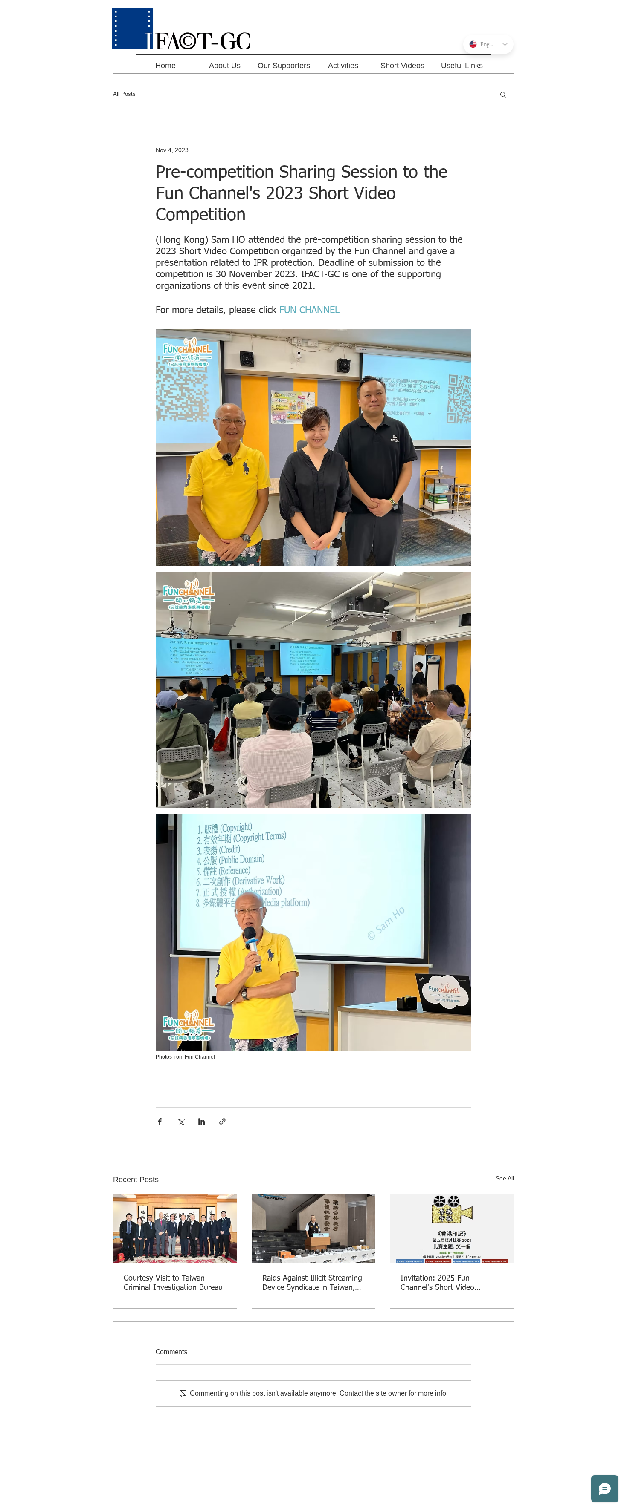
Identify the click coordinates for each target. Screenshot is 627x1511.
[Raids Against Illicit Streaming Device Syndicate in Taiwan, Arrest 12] (313, 1228)
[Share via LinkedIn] (201, 1121)
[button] (503, 94)
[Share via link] (222, 1121)
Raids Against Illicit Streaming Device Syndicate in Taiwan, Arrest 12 (312, 1283)
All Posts (124, 94)
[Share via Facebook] (160, 1121)
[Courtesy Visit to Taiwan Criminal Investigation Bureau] (175, 1228)
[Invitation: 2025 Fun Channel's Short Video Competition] (452, 1228)
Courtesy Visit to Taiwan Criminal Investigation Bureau (173, 1283)
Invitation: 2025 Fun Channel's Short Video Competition (437, 1283)
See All (505, 1178)
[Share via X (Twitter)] (181, 1121)
